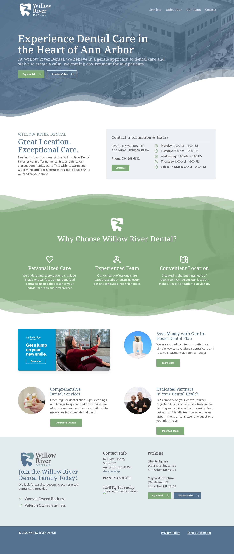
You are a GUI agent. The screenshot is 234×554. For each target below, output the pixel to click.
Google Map (111, 471)
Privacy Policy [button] (170, 533)
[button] (31, 74)
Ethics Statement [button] (199, 533)
